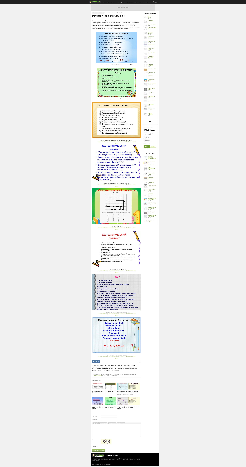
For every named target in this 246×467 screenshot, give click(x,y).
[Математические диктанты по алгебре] (134, 401)
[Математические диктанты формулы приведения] (97, 386)
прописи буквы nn (151, 96)
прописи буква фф (151, 52)
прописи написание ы (152, 24)
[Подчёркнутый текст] (97, 423)
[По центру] (104, 423)
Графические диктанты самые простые (152, 216)
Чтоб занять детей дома (150, 133)
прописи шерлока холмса (151, 89)
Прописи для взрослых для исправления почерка (152, 157)
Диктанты (94, 12)
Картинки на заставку (124, 2)
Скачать (116, 143)
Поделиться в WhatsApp (103, 141)
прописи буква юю (151, 72)
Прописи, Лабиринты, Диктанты (108, 2)
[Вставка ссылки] (111, 423)
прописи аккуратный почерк (151, 84)
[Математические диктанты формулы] (110, 386)
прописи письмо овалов (151, 48)
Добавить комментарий (98, 450)
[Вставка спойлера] (124, 423)
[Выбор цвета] (115, 423)
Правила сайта (116, 455)
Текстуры (117, 2)
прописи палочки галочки (151, 37)
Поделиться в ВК (131, 141)
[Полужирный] (94, 423)
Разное (158, 2)
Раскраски (136, 2)
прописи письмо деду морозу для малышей (152, 203)
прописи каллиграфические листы (151, 109)
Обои (141, 2)
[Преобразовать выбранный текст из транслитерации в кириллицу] (122, 423)
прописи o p (150, 75)
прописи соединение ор (152, 100)
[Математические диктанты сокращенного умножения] (110, 401)
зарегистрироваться (98, 375)
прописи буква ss (151, 104)
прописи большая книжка (151, 79)
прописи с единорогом (150, 114)
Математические (100, 12)
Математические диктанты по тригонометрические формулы (122, 407)
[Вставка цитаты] (120, 423)
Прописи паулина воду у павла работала (152, 199)
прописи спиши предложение (151, 178)
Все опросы (146, 148)
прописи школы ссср (152, 68)
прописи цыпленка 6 (152, 44)
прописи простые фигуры (151, 16)
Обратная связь (109, 455)
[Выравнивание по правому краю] (106, 423)
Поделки (153, 2)
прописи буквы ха (151, 92)
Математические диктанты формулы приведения (97, 392)
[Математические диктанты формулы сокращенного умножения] (134, 386)
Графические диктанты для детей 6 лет (152, 208)
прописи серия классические (150, 57)
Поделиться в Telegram (114, 141)
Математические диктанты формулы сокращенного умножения (133, 393)
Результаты (153, 146)
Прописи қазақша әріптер (151, 173)
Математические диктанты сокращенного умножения (110, 406)
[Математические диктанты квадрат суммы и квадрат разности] (97, 401)
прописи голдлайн (151, 212)
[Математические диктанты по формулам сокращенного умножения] (122, 386)
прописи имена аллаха (152, 185)
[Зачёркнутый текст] (99, 423)
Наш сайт (93, 458)
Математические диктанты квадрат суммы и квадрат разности (97, 407)
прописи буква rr (151, 20)
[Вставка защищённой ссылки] (113, 423)
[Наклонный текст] (95, 423)
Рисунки (130, 2)
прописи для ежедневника (150, 65)
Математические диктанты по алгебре (133, 406)
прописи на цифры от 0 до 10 (152, 189)
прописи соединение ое (152, 28)
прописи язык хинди (151, 60)
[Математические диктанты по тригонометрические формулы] (122, 401)
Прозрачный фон (147, 2)
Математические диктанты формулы (110, 392)
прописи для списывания (150, 194)
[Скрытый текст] (118, 423)
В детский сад (148, 137)
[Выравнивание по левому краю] (102, 423)
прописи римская (151, 182)
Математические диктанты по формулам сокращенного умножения (122, 393)
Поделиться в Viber (123, 141)
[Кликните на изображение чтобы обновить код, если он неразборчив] (106, 443)
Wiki (113, 12)
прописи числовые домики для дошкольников (151, 163)
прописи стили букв (151, 41)
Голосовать (147, 146)
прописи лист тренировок (150, 32)
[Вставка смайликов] (109, 423)
